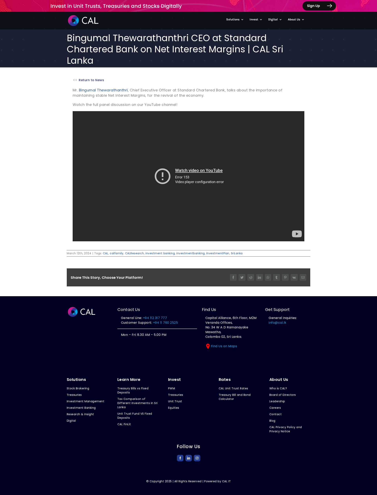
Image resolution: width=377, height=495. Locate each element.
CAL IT (226, 481)
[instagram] (197, 458)
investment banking (160, 253)
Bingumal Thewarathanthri (103, 90)
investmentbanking (190, 253)
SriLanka (237, 253)
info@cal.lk (277, 322)
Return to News (91, 80)
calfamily (117, 253)
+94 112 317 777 (155, 318)
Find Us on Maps (224, 346)
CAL (105, 253)
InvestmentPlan (217, 253)
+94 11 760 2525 (165, 322)
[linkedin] (188, 458)
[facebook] (180, 458)
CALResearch (134, 253)
